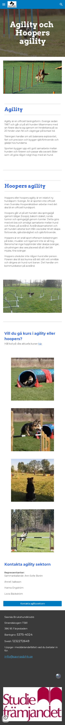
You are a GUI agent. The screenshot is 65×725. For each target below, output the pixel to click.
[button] (4, 4)
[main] (32, 33)
